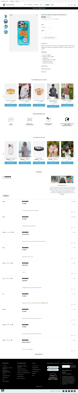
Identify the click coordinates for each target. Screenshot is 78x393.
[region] (62, 179)
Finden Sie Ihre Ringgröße (22, 370)
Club (41, 4)
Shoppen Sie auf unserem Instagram (7, 368)
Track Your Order (21, 378)
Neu (25, 4)
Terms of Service (52, 391)
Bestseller (30, 4)
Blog (3, 379)
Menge (42, 30)
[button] (46, 17)
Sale (46, 4)
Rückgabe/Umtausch (21, 369)
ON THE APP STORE (53, 367)
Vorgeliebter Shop (6, 375)
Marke (52, 4)
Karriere (34, 373)
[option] (39, 8)
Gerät (42, 24)
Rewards (4, 373)
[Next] (74, 96)
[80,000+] (53, 379)
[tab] (58, 43)
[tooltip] (66, 185)
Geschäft (36, 4)
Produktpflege (20, 374)
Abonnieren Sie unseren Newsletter (22, 366)
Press (33, 375)
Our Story (4, 366)
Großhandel (5, 377)
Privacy (66, 384)
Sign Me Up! (73, 366)
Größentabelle (20, 376)
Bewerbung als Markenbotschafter (6, 371)
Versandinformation (36, 369)
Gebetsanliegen (35, 371)
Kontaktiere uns (35, 367)
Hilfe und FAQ (35, 366)
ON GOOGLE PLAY (53, 369)
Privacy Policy (58, 391)
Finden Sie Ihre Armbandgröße (23, 372)
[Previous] (3, 96)
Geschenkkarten (5, 381)
